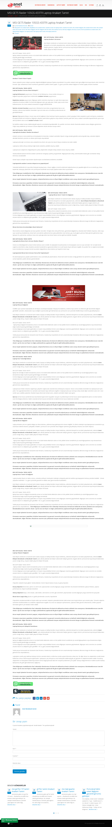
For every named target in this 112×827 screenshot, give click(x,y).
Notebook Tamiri (72, 5)
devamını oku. (11, 804)
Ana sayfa (10, 16)
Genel (16, 16)
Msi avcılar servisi (20, 29)
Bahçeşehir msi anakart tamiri (22, 27)
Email (48, 698)
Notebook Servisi (40, 5)
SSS (86, 5)
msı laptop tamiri (28, 31)
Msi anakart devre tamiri (90, 27)
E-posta (15, 756)
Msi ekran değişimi (30, 29)
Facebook (34, 698)
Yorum (14, 729)
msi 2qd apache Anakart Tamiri (68, 790)
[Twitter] (100, 5)
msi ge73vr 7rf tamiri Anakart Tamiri (20, 790)
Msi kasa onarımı (76, 29)
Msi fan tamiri (48, 29)
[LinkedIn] (103, 5)
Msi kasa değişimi (67, 29)
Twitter (37, 698)
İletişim (91, 5)
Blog (81, 5)
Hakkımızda (51, 5)
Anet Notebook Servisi (21, 25)
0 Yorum (16, 33)
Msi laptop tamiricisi (51, 31)
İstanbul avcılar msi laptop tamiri (54, 27)
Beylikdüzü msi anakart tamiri (37, 27)
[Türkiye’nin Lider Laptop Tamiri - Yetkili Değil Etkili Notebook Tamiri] (14, 5)
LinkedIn (41, 698)
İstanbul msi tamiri (67, 27)
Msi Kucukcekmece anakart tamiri (89, 29)
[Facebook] (97, 5)
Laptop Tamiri (61, 5)
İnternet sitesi (16, 763)
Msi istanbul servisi (57, 29)
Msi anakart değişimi (78, 27)
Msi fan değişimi (40, 29)
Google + (44, 698)
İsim (14, 748)
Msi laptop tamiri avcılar (40, 31)
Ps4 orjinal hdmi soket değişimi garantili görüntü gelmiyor (91, 792)
